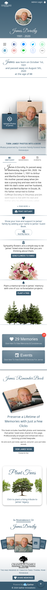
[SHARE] (33, 50)
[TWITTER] (33, 44)
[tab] (10, 158)
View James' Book (23, 449)
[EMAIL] (14, 50)
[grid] (23, 120)
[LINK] (42, 50)
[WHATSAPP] (42, 44)
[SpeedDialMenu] (40, 583)
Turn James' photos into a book (23, 144)
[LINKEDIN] (4, 50)
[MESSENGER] (23, 44)
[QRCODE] (4, 44)
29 (44, 335)
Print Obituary (25, 211)
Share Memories (25, 578)
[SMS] (23, 50)
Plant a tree (23, 293)
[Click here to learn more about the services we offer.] (23, 562)
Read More (23, 206)
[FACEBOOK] (14, 44)
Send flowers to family (23, 256)
